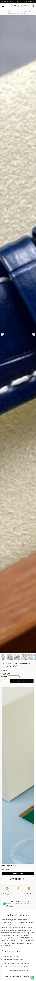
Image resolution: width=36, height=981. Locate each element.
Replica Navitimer (20, 11)
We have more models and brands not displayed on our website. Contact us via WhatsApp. (18, 904)
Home (4, 11)
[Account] (28, 6)
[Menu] (3, 6)
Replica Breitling (10, 11)
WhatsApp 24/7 (30, 1)
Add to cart (22, 681)
